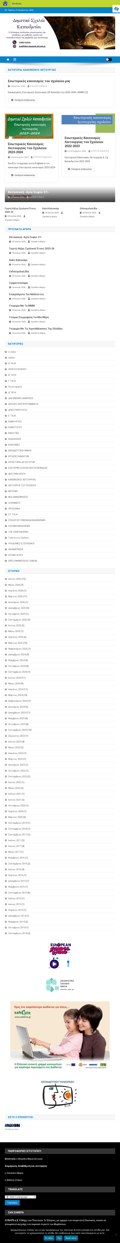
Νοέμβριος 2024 (16, 660)
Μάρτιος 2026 (15, 596)
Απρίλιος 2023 (15, 753)
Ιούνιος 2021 (14, 800)
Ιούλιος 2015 (14, 898)
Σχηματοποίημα (18, 282)
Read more (71, 1238)
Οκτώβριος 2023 (16, 724)
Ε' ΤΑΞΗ (12, 415)
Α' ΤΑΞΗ (12, 363)
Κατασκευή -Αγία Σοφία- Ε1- (28, 192)
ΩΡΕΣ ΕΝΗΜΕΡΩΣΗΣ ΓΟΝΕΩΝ (22, 561)
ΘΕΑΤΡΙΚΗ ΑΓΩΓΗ (16, 474)
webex (11, 357)
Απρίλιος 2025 (15, 637)
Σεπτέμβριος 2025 (17, 619)
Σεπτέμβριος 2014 (17, 933)
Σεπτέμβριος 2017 (17, 834)
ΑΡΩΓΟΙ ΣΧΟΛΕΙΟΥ (17, 369)
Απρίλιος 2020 (15, 811)
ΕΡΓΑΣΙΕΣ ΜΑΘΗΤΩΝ (18, 456)
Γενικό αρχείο (15, 386)
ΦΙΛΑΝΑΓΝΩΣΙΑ (15, 549)
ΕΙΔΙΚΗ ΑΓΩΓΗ (15, 421)
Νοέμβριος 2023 (16, 718)
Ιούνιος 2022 (14, 782)
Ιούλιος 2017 (14, 840)
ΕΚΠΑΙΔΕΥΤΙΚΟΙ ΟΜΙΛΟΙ (19, 450)
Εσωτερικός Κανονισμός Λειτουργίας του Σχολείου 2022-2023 (84, 142)
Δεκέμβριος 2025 (17, 608)
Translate (12, 1202)
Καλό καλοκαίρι (50, 208)
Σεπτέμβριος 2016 (17, 863)
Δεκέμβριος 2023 (17, 712)
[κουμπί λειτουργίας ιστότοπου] (109, 59)
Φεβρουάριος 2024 (17, 701)
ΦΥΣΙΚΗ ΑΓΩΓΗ (15, 555)
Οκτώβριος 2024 (16, 666)
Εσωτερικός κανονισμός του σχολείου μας (39, 81)
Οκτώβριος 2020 (16, 805)
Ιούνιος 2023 (14, 741)
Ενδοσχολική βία (88, 208)
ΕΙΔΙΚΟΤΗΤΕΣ (15, 427)
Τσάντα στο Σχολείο (18, 537)
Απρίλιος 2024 (15, 689)
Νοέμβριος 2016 (16, 857)
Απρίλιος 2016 (15, 875)
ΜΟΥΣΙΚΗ (13, 491)
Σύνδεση (16, 3)
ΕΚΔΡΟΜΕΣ (14, 445)
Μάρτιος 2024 (15, 695)
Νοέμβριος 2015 (16, 887)
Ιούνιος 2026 (14, 579)
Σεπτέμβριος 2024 (17, 672)
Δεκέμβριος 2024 (17, 654)
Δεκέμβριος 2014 (17, 916)
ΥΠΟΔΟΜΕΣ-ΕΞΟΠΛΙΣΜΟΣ (21, 543)
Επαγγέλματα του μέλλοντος (26, 294)
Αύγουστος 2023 (16, 736)
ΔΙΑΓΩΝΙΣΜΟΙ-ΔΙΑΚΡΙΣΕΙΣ (20, 398)
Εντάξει (49, 1238)
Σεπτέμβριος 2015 (17, 892)
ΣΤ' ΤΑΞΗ (13, 514)
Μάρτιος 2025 (15, 643)
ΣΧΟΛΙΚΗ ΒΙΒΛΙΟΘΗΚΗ (19, 526)
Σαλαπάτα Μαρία (38, 86)
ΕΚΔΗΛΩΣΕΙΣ (14, 439)
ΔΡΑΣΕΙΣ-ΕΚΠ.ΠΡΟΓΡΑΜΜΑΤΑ (23, 404)
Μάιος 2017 (14, 852)
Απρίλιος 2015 (15, 910)
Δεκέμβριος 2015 (17, 881)
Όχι (59, 1238)
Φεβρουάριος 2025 (17, 649)
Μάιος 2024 (14, 683)
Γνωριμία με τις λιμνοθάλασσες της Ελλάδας (36, 328)
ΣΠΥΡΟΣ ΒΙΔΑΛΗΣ (42, 157)
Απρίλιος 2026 (15, 590)
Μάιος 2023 (14, 747)
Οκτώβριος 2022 (16, 770)
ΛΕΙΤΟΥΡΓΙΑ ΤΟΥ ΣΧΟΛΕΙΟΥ (22, 485)
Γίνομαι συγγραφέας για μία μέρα (29, 317)
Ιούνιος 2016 (14, 869)
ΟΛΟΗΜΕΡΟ (14, 503)
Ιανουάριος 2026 (16, 602)
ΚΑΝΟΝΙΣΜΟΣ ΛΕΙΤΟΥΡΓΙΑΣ (22, 479)
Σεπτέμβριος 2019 (17, 823)
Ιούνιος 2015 (14, 904)
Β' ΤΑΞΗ (12, 375)
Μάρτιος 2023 (15, 759)
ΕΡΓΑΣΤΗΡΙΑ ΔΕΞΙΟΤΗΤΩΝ (21, 462)
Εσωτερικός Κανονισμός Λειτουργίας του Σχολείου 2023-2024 (27, 148)
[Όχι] (116, 1234)
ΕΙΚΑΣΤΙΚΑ (13, 433)
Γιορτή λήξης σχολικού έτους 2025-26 (20, 210)
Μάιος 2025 (14, 631)
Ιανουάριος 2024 (16, 707)
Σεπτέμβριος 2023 (17, 730)
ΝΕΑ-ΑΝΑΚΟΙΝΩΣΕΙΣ (18, 497)
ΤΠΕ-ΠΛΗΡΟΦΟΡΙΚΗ (18, 532)
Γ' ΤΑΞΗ (12, 381)
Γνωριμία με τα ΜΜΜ (22, 305)
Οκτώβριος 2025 (16, 614)
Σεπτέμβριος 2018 (17, 829)
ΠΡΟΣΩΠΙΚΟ (14, 508)
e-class (12, 352)
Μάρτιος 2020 (15, 817)
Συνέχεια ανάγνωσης (25, 100)
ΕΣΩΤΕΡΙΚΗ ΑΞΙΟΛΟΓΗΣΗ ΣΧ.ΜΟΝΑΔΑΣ (28, 468)
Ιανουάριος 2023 (16, 765)
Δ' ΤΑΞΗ (12, 392)
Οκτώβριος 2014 (16, 927)
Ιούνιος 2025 (14, 625)
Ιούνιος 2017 (14, 846)
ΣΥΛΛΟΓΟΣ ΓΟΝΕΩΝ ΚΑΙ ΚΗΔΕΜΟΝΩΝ (26, 520)
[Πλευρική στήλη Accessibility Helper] (116, 8)
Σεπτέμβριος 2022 (17, 776)
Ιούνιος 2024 (14, 678)
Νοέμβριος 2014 (16, 921)
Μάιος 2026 (14, 585)
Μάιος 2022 (14, 788)
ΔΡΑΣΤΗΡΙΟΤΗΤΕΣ (18, 410)
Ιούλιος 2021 (14, 794)
